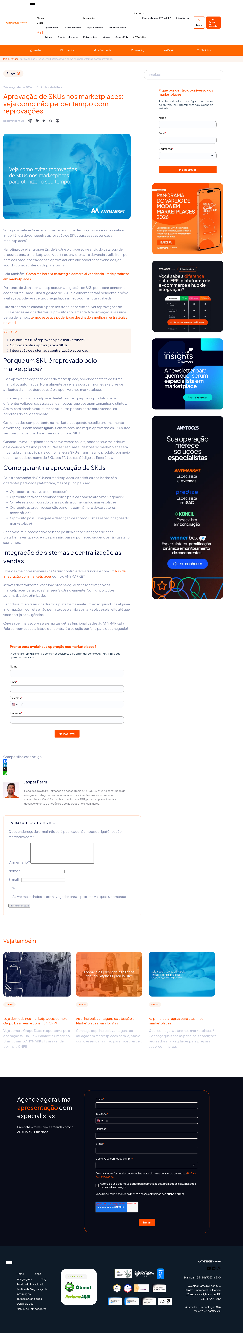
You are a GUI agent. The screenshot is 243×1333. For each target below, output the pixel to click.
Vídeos (106, 37)
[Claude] (37, 121)
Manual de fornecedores (31, 1309)
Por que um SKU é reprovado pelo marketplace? (47, 340)
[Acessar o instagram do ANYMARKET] (219, 1269)
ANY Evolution (139, 37)
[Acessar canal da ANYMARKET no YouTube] (209, 1269)
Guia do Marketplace (68, 37)
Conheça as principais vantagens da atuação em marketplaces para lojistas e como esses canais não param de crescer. (109, 1035)
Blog (39, 32)
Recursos (139, 13)
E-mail (14, 879)
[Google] (44, 121)
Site (11, 888)
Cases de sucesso (72, 27)
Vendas (14, 58)
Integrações (89, 18)
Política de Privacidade (30, 1284)
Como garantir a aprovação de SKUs (38, 345)
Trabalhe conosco (117, 27)
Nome (14, 871)
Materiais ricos (90, 37)
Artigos (48, 37)
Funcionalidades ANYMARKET (156, 18)
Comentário (19, 862)
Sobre (40, 23)
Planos (40, 18)
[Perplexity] (57, 121)
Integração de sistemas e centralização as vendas (49, 350)
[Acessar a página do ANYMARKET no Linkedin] (214, 1269)
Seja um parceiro (95, 27)
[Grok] (51, 121)
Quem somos (51, 27)
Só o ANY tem (182, 18)
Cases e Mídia (121, 37)
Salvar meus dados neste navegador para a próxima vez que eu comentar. (69, 896)
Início (6, 58)
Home (20, 1274)
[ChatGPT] (30, 121)
